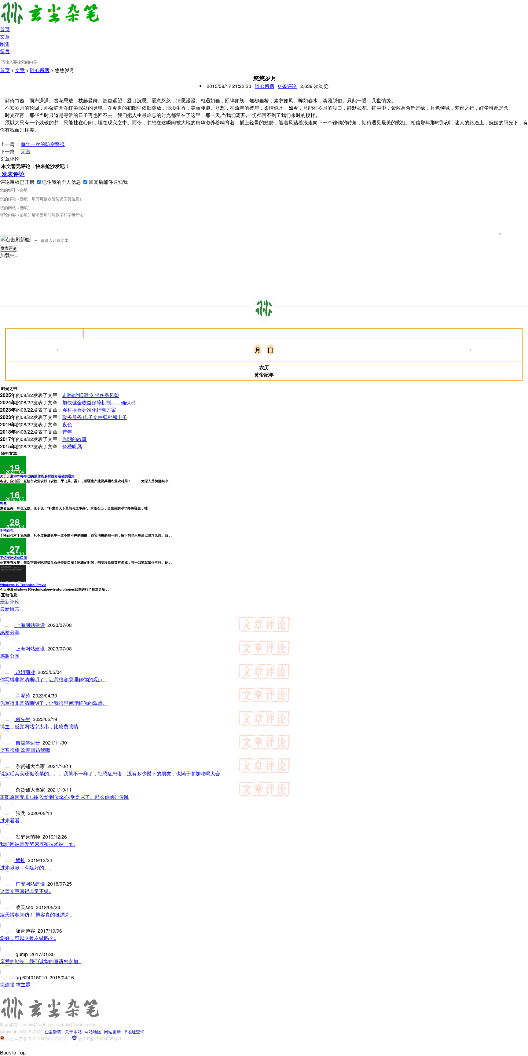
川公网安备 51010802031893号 (36, 1039)
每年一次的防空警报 (43, 143)
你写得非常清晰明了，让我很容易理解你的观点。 (54, 679)
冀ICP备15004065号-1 (100, 1039)
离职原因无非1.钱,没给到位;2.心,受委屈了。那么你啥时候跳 (64, 796)
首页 (5, 29)
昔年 (67, 431)
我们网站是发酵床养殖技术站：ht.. (37, 843)
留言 (5, 51)
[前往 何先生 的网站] (8, 719)
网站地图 (92, 1032)
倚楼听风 (72, 446)
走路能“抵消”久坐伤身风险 (90, 395)
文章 (5, 36)
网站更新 (112, 1032)
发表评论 (12, 174)
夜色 (67, 424)
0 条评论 (287, 85)
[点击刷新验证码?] (15, 238)
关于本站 (73, 1032)
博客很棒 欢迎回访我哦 (25, 749)
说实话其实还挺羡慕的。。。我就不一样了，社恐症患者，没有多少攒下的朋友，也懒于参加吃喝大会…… (115, 773)
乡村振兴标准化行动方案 (89, 409)
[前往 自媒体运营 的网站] (8, 742)
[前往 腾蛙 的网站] (8, 860)
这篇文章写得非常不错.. (25, 890)
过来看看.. (11, 820)
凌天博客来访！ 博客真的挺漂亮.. (36, 914)
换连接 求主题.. (16, 984)
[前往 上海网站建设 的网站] (8, 624)
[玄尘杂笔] (264, 308)
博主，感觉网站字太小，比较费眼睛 (39, 726)
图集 (5, 43)
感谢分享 (10, 632)
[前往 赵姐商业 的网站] (8, 671)
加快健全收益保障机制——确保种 (99, 402)
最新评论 (10, 601)
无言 (26, 151)
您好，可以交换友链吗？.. (28, 937)
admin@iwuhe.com (76, 1024)
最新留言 (10, 608)
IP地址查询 (134, 1032)
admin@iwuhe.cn (38, 1024)
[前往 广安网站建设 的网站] (8, 883)
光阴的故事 (74, 438)
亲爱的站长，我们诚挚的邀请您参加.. (40, 961)
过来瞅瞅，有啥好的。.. (25, 867)
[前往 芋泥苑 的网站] (8, 695)
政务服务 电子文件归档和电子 (94, 417)
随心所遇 (40, 70)
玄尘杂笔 (52, 1032)
